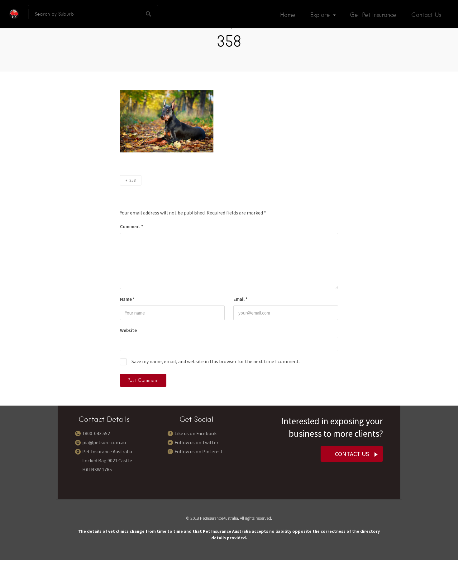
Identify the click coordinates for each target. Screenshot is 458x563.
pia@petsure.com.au (104, 442)
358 (132, 180)
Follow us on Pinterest (198, 451)
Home (287, 15)
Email (240, 299)
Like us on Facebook (195, 433)
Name (127, 299)
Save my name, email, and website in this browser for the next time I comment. (215, 361)
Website (128, 330)
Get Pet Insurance (373, 15)
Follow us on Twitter (196, 442)
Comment (131, 226)
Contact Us (426, 15)
